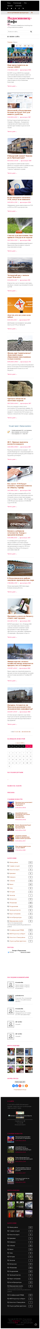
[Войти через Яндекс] (20, 1085)
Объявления (13, 903)
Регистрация (17, 3)
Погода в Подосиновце (19, 950)
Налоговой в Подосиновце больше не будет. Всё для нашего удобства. (19, 112)
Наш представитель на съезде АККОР (17, 66)
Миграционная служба (16, 921)
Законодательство (15, 910)
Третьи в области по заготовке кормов (16, 399)
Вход (9, 3)
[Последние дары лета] (20, 1069)
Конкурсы (12, 877)
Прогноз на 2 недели (25, 952)
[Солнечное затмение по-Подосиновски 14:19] (29, 1205)
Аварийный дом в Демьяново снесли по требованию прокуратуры (22, 815)
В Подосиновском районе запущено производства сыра (20, 579)
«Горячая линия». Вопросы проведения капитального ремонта (23, 837)
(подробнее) (16, 1321)
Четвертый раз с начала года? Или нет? (18, 276)
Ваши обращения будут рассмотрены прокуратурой (23, 826)
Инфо (19, 20)
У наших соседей (14, 866)
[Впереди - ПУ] (29, 1196)
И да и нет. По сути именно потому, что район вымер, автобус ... (23, 998)
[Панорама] (29, 1214)
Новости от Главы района (17, 937)
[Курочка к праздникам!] (29, 1060)
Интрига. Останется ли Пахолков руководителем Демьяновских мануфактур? (20, 707)
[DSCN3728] (11, 1196)
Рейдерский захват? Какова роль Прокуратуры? (19, 157)
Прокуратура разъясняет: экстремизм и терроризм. (24, 804)
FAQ (25, 3)
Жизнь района (13, 862)
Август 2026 (20, 743)
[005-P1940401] (11, 1051)
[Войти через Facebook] (16, 1085)
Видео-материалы (14, 914)
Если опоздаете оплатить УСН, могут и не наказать (18, 198)
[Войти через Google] (23, 1085)
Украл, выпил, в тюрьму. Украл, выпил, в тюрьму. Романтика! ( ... (22, 985)
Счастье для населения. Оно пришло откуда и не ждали (20, 236)
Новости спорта (14, 869)
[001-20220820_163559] (11, 1060)
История (12, 892)
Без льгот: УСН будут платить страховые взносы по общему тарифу (19, 486)
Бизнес (11, 884)
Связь (11, 888)
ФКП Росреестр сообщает (17, 934)
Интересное (13, 899)
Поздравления (13, 906)
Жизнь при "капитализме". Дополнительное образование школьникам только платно (19, 356)
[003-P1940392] (20, 1051)
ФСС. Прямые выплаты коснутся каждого (17, 443)
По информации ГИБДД (16, 930)
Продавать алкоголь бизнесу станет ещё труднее (20, 617)
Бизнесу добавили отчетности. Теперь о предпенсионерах (16, 533)
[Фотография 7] (11, 1205)
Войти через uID (20, 1082)
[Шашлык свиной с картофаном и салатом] (20, 1060)
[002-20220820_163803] (29, 1051)
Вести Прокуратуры (15, 917)
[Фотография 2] (20, 1196)
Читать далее (12, 86)
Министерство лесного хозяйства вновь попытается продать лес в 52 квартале (20, 663)
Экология (12, 895)
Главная (9, 42)
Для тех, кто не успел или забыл (19, 316)
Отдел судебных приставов (17, 941)
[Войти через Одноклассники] (26, 1085)
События (12, 881)
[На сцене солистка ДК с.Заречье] (11, 1214)
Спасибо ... (18, 1023)
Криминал (12, 873)
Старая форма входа (20, 1089)
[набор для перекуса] (29, 1069)
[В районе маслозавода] (20, 1205)
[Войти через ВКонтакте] (13, 1085)
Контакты (18, 6)
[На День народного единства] (11, 1069)
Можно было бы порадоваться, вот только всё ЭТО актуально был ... (23, 1011)
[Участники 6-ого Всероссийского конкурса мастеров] (20, 1214)
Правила (10, 6)
